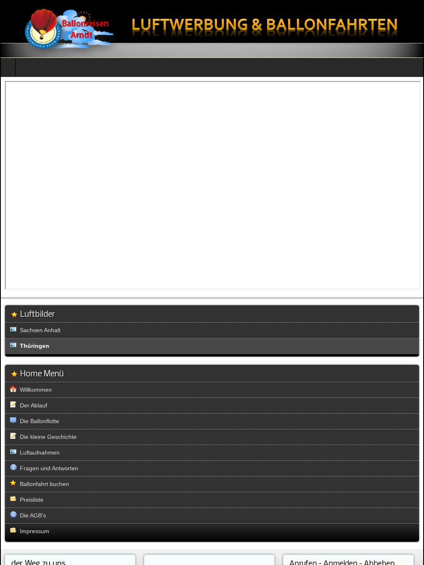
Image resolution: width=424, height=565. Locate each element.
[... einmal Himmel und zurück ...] (212, 28)
